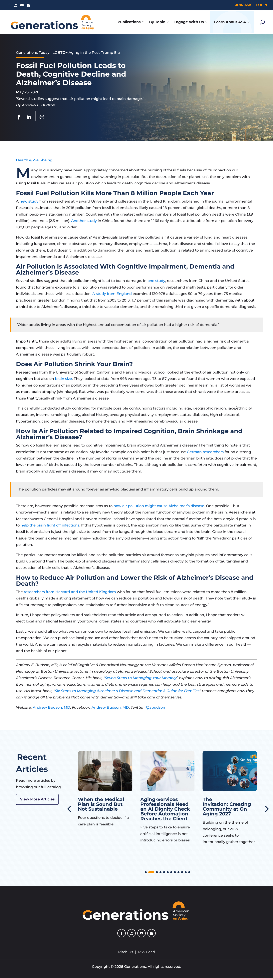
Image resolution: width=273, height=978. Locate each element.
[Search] (262, 22)
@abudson (155, 707)
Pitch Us (125, 952)
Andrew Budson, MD (51, 707)
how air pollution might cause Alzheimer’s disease (159, 506)
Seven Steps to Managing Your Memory (141, 678)
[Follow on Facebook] (9, 5)
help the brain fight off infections (50, 525)
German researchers (205, 452)
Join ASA (243, 5)
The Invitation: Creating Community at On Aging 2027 (164, 806)
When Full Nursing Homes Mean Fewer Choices (227, 804)
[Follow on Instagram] (15, 5)
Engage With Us (188, 22)
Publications (129, 22)
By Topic (157, 22)
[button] (266, 808)
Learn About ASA (230, 22)
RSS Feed (146, 952)
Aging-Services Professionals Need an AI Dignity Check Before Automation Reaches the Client (103, 808)
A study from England (112, 294)
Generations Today (33, 52)
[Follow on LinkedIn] (28, 5)
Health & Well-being (34, 160)
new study (29, 201)
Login (261, 5)
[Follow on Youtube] (22, 5)
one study (156, 281)
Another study (84, 221)
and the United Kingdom (93, 592)
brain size (63, 379)
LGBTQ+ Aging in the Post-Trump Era (86, 52)
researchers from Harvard (47, 592)
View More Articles (37, 799)
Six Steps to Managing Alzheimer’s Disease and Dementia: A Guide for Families (127, 691)
